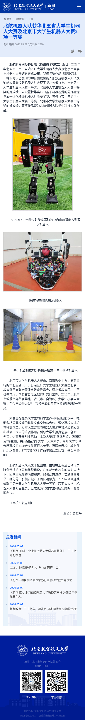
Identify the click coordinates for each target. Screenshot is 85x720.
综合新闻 (20, 19)
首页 (9, 19)
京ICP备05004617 (28, 716)
